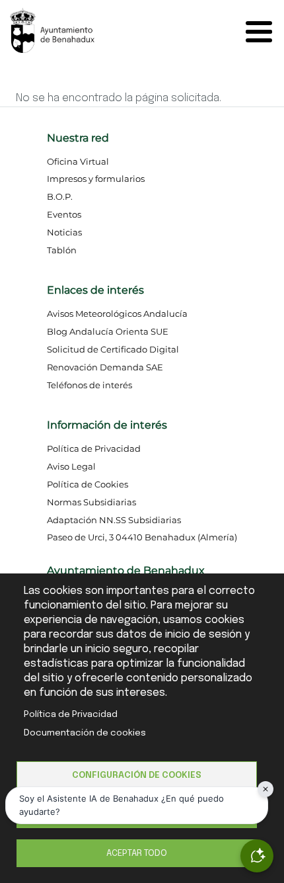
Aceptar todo (136, 853)
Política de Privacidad (71, 714)
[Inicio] (76, 29)
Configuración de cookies (136, 775)
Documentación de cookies (85, 732)
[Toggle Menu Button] (262, 32)
